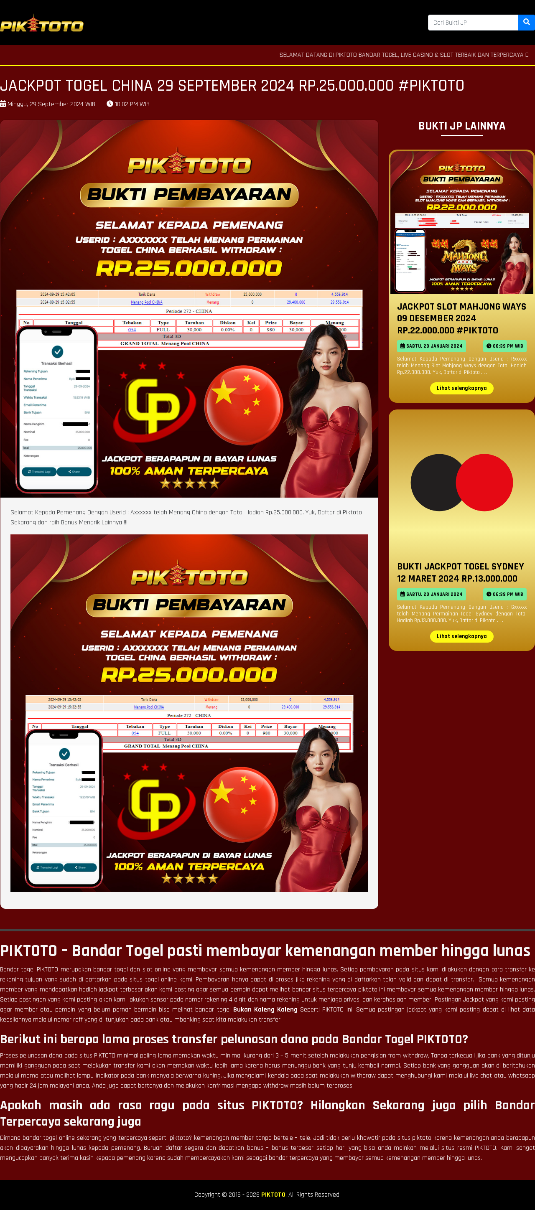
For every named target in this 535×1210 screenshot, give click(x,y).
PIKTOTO (273, 1194)
